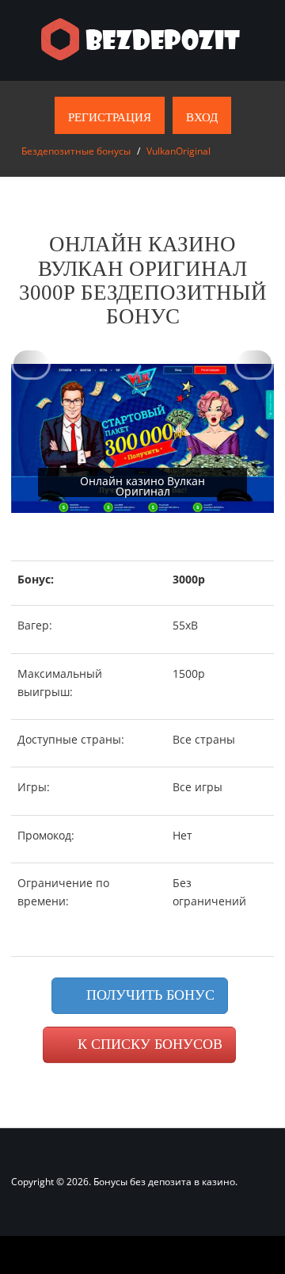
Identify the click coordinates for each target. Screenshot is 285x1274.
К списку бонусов (148, 1044)
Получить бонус (148, 995)
